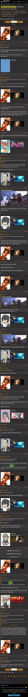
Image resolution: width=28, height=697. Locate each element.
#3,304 (25, 132)
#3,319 (25, 610)
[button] (1, 1)
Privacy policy (18, 687)
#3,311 (25, 365)
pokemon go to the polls (6, 14)
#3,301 (25, 42)
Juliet (12, 595)
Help (23, 687)
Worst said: (4, 394)
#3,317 (25, 548)
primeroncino (15, 14)
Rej (12, 173)
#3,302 (25, 74)
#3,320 (25, 655)
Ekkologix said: (5, 77)
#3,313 (25, 424)
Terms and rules (10, 687)
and (6, 435)
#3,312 (25, 391)
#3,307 (25, 231)
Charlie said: (4, 368)
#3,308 (25, 261)
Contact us (3, 687)
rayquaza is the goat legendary (7, 16)
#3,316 (25, 513)
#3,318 (25, 575)
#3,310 (25, 329)
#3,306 (25, 187)
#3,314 (25, 453)
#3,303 (25, 104)
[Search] (26, 1)
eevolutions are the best (6, 12)
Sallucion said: (5, 45)
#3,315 (25, 487)
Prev (8, 21)
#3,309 (25, 291)
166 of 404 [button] (14, 21)
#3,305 (25, 155)
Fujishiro (3, 11)
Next (20, 21)
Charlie (13, 140)
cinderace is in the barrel (20, 11)
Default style (5, 685)
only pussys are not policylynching (20, 12)
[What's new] (23, 1)
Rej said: (3, 294)
